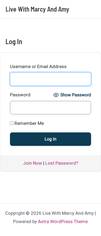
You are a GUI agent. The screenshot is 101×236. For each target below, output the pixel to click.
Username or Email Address (38, 66)
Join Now (32, 163)
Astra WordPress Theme (63, 221)
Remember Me (28, 123)
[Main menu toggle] (89, 9)
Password (20, 94)
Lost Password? (61, 163)
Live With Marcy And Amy (37, 9)
